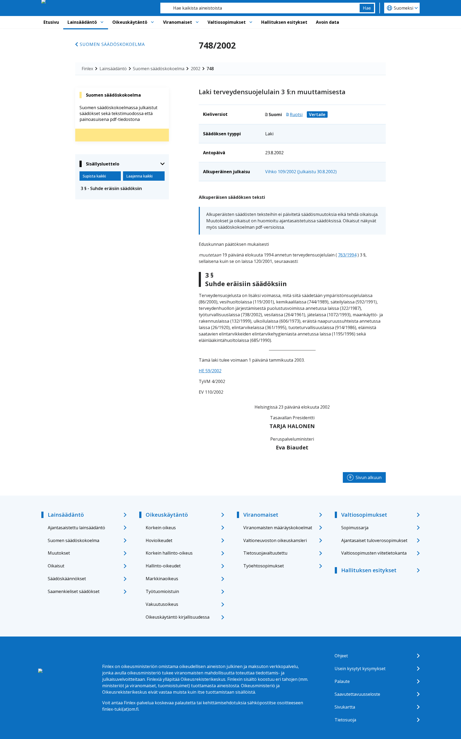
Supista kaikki (94, 176)
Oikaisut (56, 566)
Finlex (87, 69)
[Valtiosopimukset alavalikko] (251, 22)
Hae (367, 8)
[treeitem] (122, 188)
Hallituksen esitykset (284, 22)
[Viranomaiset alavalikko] (197, 22)
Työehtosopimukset (263, 566)
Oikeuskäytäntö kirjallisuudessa (177, 617)
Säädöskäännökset (67, 579)
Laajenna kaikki (139, 176)
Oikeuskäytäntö (129, 22)
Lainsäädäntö (82, 22)
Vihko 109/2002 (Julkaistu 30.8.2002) (301, 172)
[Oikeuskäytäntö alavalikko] (152, 22)
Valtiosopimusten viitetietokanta (374, 553)
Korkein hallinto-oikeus (169, 553)
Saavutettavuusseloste (357, 694)
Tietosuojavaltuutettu (265, 553)
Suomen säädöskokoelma (112, 44)
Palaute (342, 681)
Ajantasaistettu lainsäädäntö (76, 528)
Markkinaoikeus (162, 579)
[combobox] (260, 8)
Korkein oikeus (161, 528)
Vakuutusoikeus (162, 604)
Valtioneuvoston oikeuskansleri (275, 540)
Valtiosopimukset (227, 22)
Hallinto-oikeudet (163, 566)
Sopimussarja (354, 528)
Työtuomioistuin (162, 591)
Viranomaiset (177, 22)
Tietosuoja (345, 720)
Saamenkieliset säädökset (74, 591)
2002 (195, 69)
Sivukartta (345, 707)
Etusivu (51, 22)
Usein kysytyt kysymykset (360, 668)
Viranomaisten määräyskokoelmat (277, 528)
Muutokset (59, 553)
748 (210, 69)
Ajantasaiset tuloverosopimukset (374, 540)
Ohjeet (341, 656)
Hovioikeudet (159, 540)
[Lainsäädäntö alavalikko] (102, 22)
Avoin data (327, 22)
